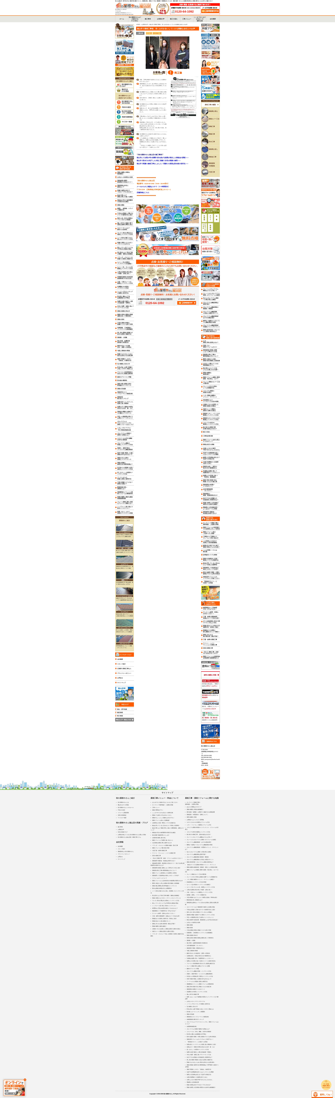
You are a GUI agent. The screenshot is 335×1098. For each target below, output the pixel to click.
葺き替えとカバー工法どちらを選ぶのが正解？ (210, 368)
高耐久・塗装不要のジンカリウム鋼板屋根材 (125, 448)
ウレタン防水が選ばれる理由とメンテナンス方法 (125, 233)
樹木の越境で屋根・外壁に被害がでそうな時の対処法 (211, 573)
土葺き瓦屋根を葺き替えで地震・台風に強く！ (125, 272)
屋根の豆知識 (121, 388)
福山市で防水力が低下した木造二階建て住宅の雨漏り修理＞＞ (159, 160)
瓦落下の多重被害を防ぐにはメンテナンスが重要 (210, 453)
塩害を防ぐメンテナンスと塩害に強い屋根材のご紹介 (201, 1044)
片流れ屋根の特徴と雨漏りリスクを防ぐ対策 (125, 323)
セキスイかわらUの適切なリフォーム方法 (198, 822)
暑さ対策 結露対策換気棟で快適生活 (123, 341)
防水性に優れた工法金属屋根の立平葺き (123, 297)
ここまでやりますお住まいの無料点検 (200, 19)
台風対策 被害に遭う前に (159, 837)
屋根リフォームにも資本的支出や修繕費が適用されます (167, 880)
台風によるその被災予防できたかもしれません (211, 449)
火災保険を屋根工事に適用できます (162, 842)
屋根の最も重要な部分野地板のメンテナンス (124, 384)
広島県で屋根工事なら (124, 668)
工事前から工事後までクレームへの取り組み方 (210, 537)
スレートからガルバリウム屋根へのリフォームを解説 (211, 294)
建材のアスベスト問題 (124, 377)
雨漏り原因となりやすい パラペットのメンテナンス (166, 898)
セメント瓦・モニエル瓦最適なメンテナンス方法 (125, 267)
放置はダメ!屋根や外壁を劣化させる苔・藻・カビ (125, 407)
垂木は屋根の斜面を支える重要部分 (162, 888)
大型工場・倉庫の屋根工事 (159, 850)
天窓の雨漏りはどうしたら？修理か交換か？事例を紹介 (202, 897)
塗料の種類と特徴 (210, 675)
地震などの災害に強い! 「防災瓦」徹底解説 (210, 476)
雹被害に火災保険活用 (193, 1082)
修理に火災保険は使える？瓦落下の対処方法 (211, 458)
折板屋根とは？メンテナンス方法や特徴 (210, 400)
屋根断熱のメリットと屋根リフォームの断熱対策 (125, 492)
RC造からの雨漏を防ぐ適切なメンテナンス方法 (200, 976)
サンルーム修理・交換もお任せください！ (210, 612)
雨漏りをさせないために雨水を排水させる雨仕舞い (201, 1062)
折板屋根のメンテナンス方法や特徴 (196, 882)
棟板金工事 (212, 157)
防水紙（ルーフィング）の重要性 (196, 1011)
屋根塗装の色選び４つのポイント (208, 485)
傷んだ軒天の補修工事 (193, 994)
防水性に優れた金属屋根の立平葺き (196, 1034)
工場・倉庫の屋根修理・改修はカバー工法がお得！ (211, 617)
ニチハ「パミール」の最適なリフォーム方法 (199, 825)
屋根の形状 (120, 319)
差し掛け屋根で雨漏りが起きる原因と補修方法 (199, 1059)
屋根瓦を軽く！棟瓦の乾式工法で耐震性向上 (210, 467)
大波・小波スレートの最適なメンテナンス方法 (125, 282)
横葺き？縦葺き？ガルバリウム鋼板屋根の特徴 (211, 321)
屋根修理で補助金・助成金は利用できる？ (210, 512)
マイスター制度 (122, 817)
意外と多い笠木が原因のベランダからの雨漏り (125, 218)
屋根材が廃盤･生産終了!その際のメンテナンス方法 (201, 914)
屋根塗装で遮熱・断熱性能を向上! (210, 494)
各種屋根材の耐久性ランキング (195, 1019)
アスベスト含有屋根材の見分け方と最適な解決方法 (201, 963)
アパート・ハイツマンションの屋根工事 (210, 644)
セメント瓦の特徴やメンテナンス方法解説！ (125, 262)
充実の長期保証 (122, 815)
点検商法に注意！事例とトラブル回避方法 (163, 823)
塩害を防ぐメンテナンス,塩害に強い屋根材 (125, 402)
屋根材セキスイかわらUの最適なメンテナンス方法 (211, 418)
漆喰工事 (212, 126)
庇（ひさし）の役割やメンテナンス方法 (125, 473)
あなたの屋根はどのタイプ (194, 807)
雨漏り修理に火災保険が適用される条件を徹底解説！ (201, 1087)
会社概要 (213, 19)
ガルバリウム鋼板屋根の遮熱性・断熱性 (210, 307)
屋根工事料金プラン (157, 810)
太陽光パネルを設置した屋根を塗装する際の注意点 (166, 929)
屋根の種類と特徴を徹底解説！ (123, 173)
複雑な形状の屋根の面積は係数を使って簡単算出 (200, 938)
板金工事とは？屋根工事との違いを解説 (125, 195)
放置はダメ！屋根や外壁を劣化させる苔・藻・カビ (201, 1047)
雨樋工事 (212, 134)
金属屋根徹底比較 (191, 1026)
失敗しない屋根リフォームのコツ (210, 346)
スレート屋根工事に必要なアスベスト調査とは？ (125, 502)
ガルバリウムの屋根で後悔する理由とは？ (124, 434)
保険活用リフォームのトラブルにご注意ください (211, 577)
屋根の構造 (120, 205)
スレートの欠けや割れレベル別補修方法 (210, 387)
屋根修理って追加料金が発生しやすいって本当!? (210, 568)
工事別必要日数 (208, 436)
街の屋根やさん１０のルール (126, 807)
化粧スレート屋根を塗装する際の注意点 (209, 409)
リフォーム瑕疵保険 (123, 812)
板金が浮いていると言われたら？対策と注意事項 (211, 563)
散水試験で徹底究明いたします (160, 835)
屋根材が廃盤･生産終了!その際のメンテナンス (124, 412)
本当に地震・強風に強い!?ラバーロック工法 (199, 1054)
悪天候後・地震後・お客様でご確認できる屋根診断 (201, 812)
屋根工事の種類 (210, 105)
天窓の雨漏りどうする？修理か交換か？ (125, 483)
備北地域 (120, 712)
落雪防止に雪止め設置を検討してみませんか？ (165, 908)
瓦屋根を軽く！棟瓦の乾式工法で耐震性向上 (199, 955)
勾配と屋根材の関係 (123, 350)
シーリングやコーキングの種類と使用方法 (125, 292)
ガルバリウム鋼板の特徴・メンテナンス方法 (199, 971)
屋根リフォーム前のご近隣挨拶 (160, 820)
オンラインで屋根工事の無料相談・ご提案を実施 (210, 523)
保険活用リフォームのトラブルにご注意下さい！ (200, 1039)
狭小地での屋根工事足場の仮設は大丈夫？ (210, 427)
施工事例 (148, 19)
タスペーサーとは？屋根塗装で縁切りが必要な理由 (201, 907)
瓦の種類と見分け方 (123, 364)
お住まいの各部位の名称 (125, 177)
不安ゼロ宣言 (121, 810)
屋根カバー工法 (214, 119)
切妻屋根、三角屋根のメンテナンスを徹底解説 (125, 328)
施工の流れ (173, 19)
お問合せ (120, 678)
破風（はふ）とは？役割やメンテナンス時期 (125, 512)
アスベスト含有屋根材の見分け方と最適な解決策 (125, 372)
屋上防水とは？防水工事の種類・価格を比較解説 (125, 253)
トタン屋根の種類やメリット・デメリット (210, 396)
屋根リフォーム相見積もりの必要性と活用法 (164, 873)
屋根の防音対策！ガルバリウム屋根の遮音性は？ (211, 330)
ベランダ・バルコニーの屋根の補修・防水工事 (165, 845)
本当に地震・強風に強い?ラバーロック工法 (125, 306)
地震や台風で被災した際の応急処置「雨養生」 (125, 302)
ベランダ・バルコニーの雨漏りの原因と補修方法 (125, 258)
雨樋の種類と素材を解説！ (159, 926)
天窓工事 (212, 172)
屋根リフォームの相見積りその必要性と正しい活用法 (211, 528)
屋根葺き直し (213, 149)
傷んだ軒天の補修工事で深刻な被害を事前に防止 (125, 223)
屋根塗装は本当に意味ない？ (123, 186)
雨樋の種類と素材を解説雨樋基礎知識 (125, 497)
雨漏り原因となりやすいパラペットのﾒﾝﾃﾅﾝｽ (125, 243)
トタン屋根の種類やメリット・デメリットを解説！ (201, 879)
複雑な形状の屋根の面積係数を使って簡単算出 (125, 315)
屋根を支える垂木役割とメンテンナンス (124, 458)
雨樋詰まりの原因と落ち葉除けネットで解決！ (211, 630)
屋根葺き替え (213, 111)
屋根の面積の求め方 (123, 311)
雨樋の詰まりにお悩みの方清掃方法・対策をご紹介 (211, 626)
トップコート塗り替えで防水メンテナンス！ (125, 507)
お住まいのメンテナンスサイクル (196, 1001)
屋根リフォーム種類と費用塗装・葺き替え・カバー (211, 378)
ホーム (122, 19)
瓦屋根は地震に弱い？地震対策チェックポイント (211, 471)
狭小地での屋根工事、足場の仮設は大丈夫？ (199, 834)
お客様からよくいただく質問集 (195, 819)
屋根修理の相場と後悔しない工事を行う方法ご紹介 (166, 868)
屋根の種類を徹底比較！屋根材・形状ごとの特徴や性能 (202, 867)
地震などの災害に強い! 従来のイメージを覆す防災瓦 (201, 961)
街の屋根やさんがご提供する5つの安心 (135, 19)
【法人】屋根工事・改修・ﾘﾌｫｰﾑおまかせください (211, 652)
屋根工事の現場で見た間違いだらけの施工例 (210, 480)
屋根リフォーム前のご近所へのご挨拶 (209, 532)
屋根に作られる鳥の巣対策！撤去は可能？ (163, 923)
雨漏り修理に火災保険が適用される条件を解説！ (210, 503)
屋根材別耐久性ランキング (123, 397)
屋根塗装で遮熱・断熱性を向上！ (196, 948)
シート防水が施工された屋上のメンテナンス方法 (125, 238)
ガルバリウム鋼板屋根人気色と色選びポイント (210, 312)
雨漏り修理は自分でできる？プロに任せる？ (125, 191)
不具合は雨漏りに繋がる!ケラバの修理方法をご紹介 (201, 909)
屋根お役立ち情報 (208, 444)
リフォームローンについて (159, 878)
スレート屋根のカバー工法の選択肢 (211, 382)
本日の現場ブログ (123, 832)
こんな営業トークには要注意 (210, 550)
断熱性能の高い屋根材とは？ (122, 487)
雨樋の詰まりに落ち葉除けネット (161, 921)
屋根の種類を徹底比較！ (207, 373)
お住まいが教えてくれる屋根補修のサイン (210, 364)
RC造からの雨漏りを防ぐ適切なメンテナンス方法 (125, 468)
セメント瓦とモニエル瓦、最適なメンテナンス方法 (201, 887)
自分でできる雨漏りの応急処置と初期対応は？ (210, 498)
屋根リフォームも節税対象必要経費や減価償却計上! (211, 657)
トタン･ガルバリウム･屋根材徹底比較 (124, 429)
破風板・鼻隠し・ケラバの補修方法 (196, 895)
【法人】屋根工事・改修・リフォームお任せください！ (167, 858)
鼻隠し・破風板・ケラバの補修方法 (125, 209)
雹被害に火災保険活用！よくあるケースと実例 (210, 508)
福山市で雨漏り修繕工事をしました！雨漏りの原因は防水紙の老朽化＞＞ (163, 163)
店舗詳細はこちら (143, 192)
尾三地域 (120, 716)
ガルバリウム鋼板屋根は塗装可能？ (210, 303)
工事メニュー (186, 19)
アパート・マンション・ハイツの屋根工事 (163, 853)
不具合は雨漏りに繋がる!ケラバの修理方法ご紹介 (125, 214)
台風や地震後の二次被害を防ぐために (210, 462)
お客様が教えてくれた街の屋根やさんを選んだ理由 (132, 834)
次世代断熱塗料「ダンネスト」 (208, 489)
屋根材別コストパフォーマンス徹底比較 (125, 392)
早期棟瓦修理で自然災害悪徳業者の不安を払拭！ (125, 277)
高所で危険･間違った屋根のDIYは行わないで (199, 979)
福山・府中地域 (122, 709)
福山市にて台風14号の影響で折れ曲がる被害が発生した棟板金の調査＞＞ (163, 157)
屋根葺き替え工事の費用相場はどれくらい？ (210, 355)
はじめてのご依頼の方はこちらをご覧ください (165, 802)
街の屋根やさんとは (123, 802)
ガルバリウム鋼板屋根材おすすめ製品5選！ (210, 316)
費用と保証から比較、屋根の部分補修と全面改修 (211, 359)
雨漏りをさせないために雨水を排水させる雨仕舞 (125, 354)
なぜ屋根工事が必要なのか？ (210, 341)
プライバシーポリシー (124, 673)
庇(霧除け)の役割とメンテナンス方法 (123, 287)
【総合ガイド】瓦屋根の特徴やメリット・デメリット (201, 864)
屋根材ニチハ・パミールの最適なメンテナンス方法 (211, 414)
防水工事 (212, 141)
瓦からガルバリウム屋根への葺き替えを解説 (210, 298)
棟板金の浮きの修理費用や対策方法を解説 (125, 200)
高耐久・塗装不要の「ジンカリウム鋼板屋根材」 (200, 973)
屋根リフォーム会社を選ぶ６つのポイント (211, 440)
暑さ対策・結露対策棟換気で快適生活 (197, 943)
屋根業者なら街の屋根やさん (126, 851)
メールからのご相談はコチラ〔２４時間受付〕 (153, 186)
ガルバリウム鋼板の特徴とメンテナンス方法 (125, 443)
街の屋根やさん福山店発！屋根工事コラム (129, 837)
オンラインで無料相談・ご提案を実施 (162, 805)
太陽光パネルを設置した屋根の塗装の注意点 (210, 405)
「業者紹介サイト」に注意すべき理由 (210, 582)
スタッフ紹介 (121, 664)
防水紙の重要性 (122, 380)
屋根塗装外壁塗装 (212, 164)
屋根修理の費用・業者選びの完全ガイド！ (125, 181)
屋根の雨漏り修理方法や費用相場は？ (125, 463)
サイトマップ (121, 682)
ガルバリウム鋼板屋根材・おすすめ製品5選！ (199, 842)
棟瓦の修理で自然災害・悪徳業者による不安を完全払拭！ (202, 920)
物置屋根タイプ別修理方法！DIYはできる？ (210, 608)
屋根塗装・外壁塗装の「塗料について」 (198, 814)
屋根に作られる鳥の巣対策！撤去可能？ (210, 635)
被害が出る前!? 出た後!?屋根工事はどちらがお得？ (211, 546)
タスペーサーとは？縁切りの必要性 (123, 228)
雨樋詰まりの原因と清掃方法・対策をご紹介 (164, 918)
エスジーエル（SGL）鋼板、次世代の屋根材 (199, 1031)
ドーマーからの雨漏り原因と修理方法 (124, 478)
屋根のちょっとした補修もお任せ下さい (163, 817)
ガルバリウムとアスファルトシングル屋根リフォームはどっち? (125, 423)
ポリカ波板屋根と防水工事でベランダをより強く (211, 621)
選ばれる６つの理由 (123, 805)
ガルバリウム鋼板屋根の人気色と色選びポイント (200, 859)
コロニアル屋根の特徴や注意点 (208, 391)
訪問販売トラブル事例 (210, 555)
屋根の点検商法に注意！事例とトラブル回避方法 (210, 559)
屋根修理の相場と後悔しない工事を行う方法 (210, 350)
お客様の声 (160, 19)
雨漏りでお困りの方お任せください (162, 815)
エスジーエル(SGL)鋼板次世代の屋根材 (124, 439)
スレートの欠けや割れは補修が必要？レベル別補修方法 (202, 877)
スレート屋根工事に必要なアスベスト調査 (198, 966)
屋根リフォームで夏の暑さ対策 (160, 848)
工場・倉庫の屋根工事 (210, 639)
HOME (138, 24)
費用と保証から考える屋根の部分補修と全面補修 (165, 883)
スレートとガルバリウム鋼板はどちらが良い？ (210, 289)
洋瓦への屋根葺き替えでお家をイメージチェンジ (125, 417)
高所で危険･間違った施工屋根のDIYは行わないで (125, 453)
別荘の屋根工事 (208, 648)
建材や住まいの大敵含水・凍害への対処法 (124, 346)
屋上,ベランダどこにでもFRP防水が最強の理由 (125, 248)
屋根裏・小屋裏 (122, 337)
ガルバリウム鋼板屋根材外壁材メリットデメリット (211, 326)
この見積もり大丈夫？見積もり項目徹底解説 (210, 541)
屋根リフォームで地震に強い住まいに (162, 840)
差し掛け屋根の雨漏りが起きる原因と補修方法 (125, 333)
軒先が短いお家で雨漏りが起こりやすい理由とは (125, 367)
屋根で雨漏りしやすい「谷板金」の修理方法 (124, 359)
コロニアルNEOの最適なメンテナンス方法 (210, 423)
